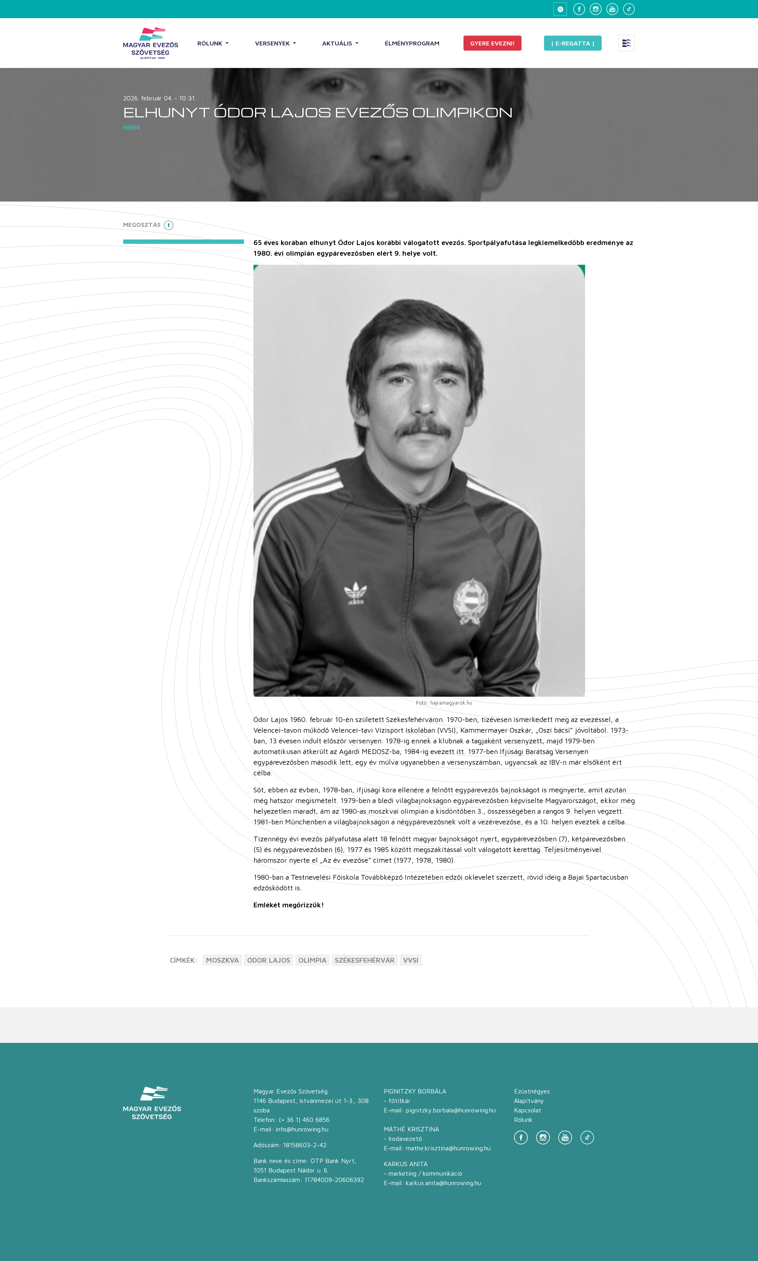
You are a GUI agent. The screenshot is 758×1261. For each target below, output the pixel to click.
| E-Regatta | (573, 43)
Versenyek (273, 43)
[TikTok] (629, 9)
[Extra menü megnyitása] (626, 43)
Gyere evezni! (492, 43)
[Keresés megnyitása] (560, 9)
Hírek (132, 127)
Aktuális (338, 43)
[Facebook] (579, 9)
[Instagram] (596, 9)
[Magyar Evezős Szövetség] (150, 43)
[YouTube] (612, 9)
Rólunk (210, 43)
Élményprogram (412, 43)
